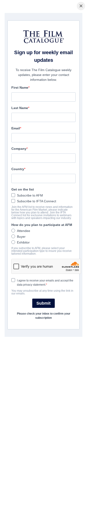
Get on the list (22, 189)
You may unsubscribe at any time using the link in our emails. (42, 292)
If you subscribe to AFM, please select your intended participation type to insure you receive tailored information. (41, 251)
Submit (43, 303)
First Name (19, 87)
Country (17, 169)
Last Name (19, 107)
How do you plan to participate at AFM (41, 224)
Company (18, 148)
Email (15, 128)
